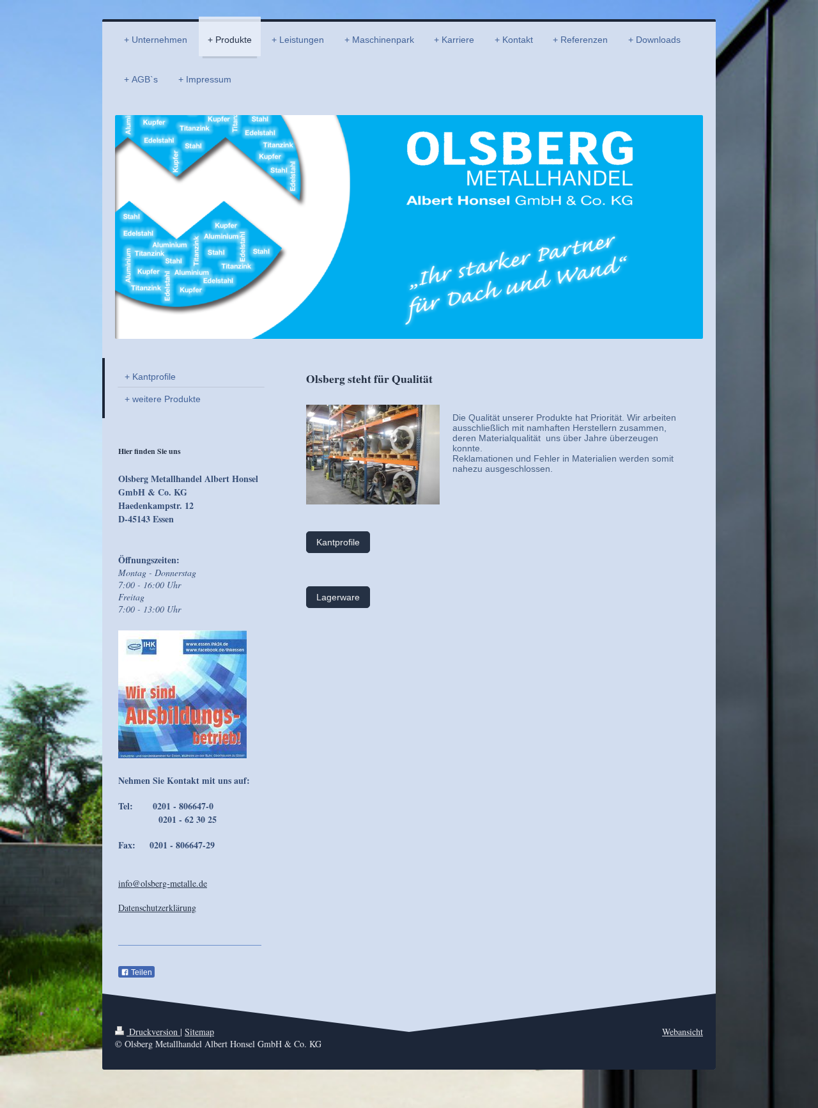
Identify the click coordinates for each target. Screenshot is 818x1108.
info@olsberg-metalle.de (162, 883)
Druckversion (153, 1032)
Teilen (140, 972)
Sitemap (199, 1032)
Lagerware (338, 597)
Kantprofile (338, 542)
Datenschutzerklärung (157, 907)
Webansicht (682, 1032)
